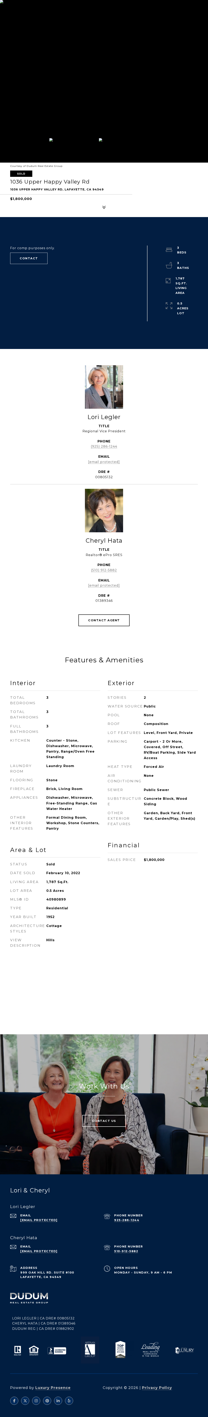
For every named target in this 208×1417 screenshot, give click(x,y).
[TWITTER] (25, 1401)
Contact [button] (29, 258)
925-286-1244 (126, 1220)
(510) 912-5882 (104, 570)
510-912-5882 (126, 1251)
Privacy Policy (157, 1387)
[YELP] (69, 1401)
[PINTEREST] (47, 1401)
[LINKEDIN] (58, 1401)
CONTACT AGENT (104, 620)
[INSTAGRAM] (36, 1401)
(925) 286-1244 (104, 446)
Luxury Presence (53, 1387)
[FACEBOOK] (14, 1401)
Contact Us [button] (104, 1121)
